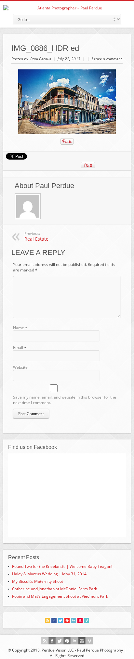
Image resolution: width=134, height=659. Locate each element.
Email (18, 347)
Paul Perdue (41, 59)
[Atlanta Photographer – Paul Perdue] (67, 8)
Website (20, 367)
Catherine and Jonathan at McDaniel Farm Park (54, 589)
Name (18, 327)
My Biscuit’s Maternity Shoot (37, 581)
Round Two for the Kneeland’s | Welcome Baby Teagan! (62, 566)
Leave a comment (107, 59)
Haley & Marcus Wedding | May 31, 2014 (49, 574)
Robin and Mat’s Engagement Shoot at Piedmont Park (60, 596)
